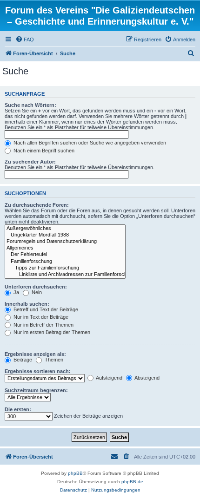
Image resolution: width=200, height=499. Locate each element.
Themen (53, 359)
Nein (36, 292)
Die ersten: (18, 409)
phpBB (75, 473)
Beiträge (22, 359)
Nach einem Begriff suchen (43, 150)
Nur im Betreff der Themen (42, 325)
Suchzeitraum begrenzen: (36, 390)
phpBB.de (132, 481)
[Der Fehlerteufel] (65, 254)
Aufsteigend (108, 378)
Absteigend (146, 378)
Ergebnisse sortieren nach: (38, 371)
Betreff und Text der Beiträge (45, 309)
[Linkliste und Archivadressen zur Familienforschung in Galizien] (65, 274)
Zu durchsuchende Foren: (37, 205)
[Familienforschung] (65, 261)
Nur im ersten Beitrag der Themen (51, 332)
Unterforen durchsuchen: (36, 286)
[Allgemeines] (65, 248)
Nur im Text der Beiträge (40, 317)
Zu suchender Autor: (30, 161)
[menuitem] (24, 39)
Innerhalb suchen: (27, 304)
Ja (15, 292)
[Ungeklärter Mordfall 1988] (65, 235)
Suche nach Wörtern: (30, 105)
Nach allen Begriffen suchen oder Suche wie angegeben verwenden (89, 142)
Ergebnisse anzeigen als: (35, 354)
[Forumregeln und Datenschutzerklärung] (65, 241)
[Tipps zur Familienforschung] (65, 268)
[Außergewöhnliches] (65, 228)
